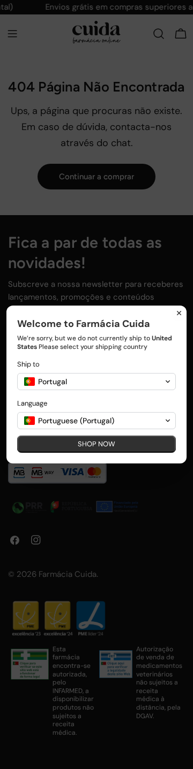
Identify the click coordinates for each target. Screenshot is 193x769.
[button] (96, 381)
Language (32, 403)
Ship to (28, 364)
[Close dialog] (179, 313)
